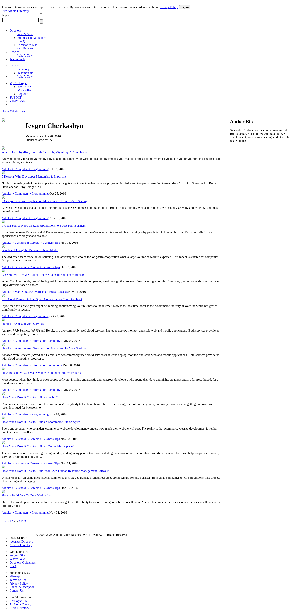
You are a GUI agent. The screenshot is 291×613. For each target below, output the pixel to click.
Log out (22, 94)
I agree (185, 7)
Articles (14, 52)
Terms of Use (18, 580)
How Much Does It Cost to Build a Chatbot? (30, 397)
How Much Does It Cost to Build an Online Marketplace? (38, 446)
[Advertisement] (259, 171)
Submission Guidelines (31, 37)
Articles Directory (21, 545)
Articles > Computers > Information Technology (32, 340)
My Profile (24, 90)
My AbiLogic (18, 83)
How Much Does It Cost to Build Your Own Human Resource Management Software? (56, 471)
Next (24, 520)
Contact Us (17, 590)
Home (5, 111)
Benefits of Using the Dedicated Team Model (30, 250)
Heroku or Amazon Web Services (23, 323)
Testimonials (17, 59)
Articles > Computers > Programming (25, 169)
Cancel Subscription (22, 587)
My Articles (24, 86)
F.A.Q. (21, 41)
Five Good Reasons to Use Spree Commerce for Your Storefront (42, 299)
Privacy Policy (169, 7)
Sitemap (15, 576)
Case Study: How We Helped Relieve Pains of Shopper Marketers (43, 274)
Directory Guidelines (23, 562)
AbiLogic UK (18, 601)
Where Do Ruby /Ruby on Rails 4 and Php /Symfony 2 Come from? (44, 152)
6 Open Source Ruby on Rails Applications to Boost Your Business (44, 225)
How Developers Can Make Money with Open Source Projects (41, 372)
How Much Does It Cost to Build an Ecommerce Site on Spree (41, 422)
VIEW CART (18, 101)
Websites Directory (21, 541)
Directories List (27, 44)
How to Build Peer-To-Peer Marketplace (27, 495)
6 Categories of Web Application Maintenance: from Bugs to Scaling (44, 201)
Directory (15, 30)
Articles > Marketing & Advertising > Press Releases (35, 291)
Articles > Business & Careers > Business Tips (31, 242)
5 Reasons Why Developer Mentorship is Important (34, 176)
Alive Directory (19, 608)
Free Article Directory (15, 11)
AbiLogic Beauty (20, 604)
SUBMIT (16, 97)
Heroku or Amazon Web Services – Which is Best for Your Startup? (44, 348)
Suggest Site (17, 555)
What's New (25, 34)
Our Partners (25, 48)
